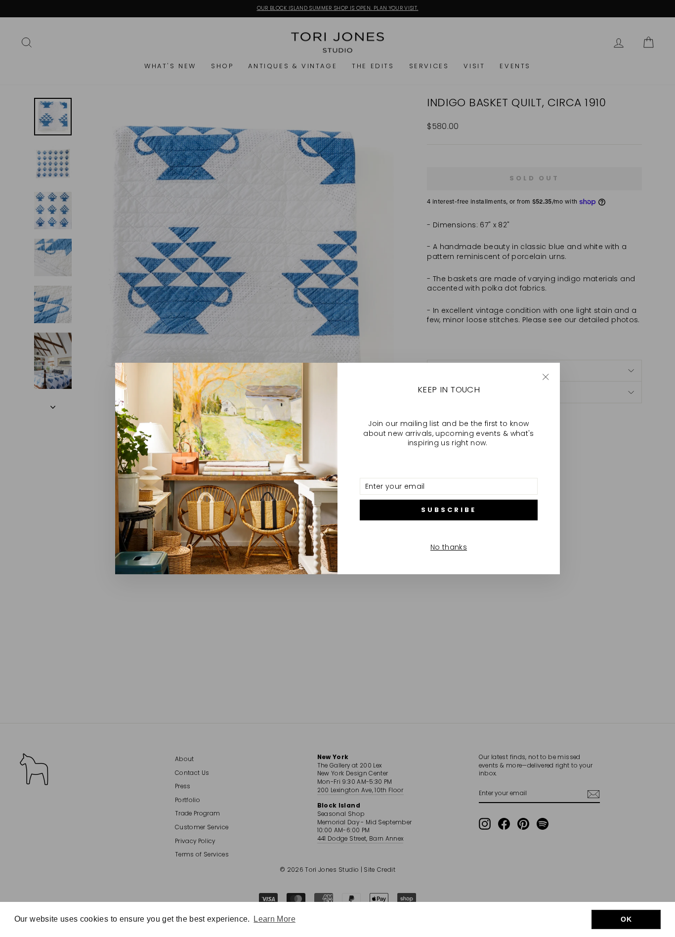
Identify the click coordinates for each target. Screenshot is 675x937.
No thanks (448, 547)
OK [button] (626, 919)
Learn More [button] (274, 919)
